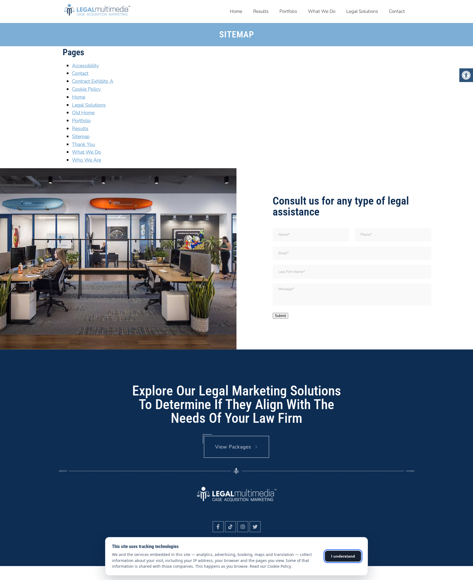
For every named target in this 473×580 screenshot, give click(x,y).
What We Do (321, 11)
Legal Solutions (362, 11)
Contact (397, 11)
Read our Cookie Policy (270, 566)
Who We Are (86, 160)
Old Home (83, 112)
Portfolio (288, 11)
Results (261, 11)
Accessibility (85, 65)
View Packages (233, 447)
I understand (343, 556)
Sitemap (81, 136)
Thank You (83, 144)
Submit (280, 316)
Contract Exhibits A (92, 81)
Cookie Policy (86, 89)
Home (236, 11)
